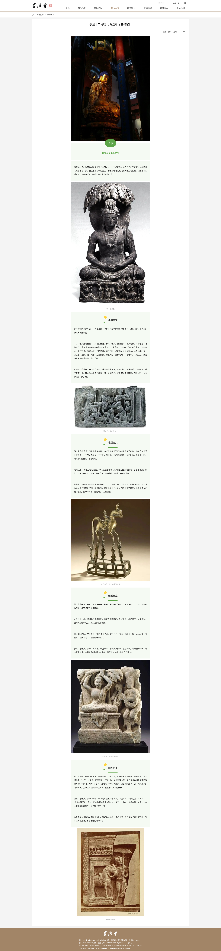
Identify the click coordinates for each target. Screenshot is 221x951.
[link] (33, 15)
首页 (67, 7)
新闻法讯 (82, 7)
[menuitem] (162, 3)
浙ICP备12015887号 (85, 946)
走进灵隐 (98, 7)
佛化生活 (115, 7)
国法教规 (180, 7)
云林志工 (164, 7)
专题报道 (148, 7)
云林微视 (131, 7)
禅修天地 (50, 14)
